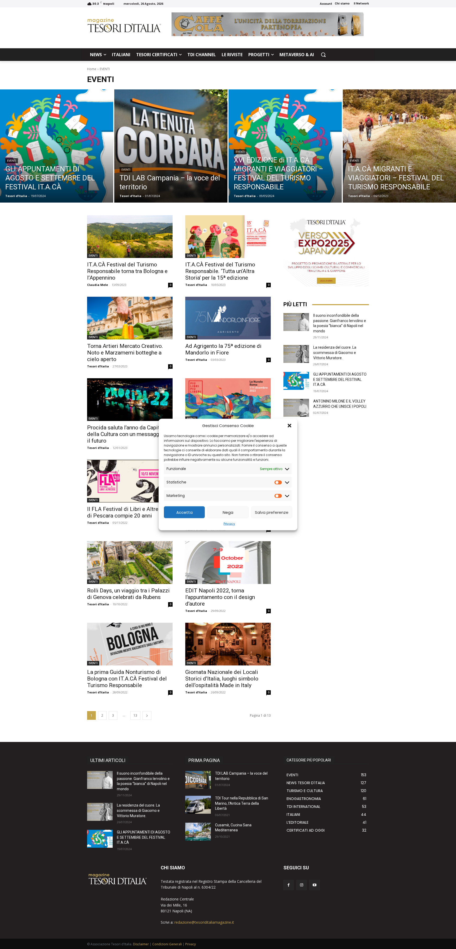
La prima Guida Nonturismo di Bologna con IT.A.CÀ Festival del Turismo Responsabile (127, 678)
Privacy (229, 523)
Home (91, 69)
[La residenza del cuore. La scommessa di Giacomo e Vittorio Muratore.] (296, 354)
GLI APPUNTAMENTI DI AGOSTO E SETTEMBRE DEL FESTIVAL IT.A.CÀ (340, 379)
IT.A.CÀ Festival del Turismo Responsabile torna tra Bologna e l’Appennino (127, 271)
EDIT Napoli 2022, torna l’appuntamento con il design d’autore (220, 597)
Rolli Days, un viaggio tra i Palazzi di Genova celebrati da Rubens (128, 593)
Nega (228, 512)
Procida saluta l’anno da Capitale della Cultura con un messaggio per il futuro (130, 434)
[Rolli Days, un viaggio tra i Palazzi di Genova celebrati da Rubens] (130, 562)
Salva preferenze (271, 512)
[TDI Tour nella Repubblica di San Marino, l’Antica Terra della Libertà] (198, 805)
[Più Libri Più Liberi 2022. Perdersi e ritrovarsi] (228, 399)
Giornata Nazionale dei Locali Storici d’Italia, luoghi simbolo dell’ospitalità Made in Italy (221, 678)
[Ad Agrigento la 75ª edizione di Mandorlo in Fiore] (228, 318)
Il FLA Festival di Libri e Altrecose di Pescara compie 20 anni (128, 512)
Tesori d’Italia (196, 285)
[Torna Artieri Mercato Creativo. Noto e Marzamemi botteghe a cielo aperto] (130, 318)
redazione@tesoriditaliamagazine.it (204, 922)
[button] (289, 425)
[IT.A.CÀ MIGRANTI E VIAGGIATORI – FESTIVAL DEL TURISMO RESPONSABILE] (399, 146)
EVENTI (11, 160)
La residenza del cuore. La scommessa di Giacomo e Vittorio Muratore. (334, 352)
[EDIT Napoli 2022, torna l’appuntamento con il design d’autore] (228, 562)
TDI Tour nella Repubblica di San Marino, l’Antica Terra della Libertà (241, 803)
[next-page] (146, 715)
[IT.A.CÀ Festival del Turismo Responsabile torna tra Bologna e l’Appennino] (130, 236)
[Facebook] (288, 885)
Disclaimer (141, 944)
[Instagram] (301, 885)
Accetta (184, 512)
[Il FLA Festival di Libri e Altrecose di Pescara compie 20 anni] (130, 481)
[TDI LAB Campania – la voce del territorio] (170, 146)
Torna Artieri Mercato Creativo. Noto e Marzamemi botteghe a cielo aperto (125, 352)
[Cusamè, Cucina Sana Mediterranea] (198, 832)
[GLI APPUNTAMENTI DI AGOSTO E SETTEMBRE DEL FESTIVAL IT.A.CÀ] (56, 146)
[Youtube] (314, 885)
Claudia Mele (97, 285)
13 (135, 715)
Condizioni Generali (167, 944)
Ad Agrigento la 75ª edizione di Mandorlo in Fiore (223, 349)
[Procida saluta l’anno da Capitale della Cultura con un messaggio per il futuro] (130, 399)
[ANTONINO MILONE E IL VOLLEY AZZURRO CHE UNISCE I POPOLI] (296, 408)
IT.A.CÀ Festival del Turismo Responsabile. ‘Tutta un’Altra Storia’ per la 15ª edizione (220, 271)
